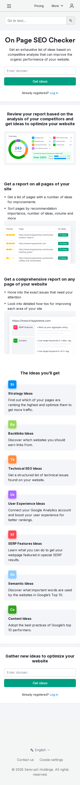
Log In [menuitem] (72, 5)
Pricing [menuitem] (39, 6)
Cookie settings (51, 760)
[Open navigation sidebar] (9, 6)
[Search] (70, 21)
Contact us (25, 760)
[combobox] (35, 20)
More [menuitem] (55, 6)
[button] (40, 71)
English (40, 750)
